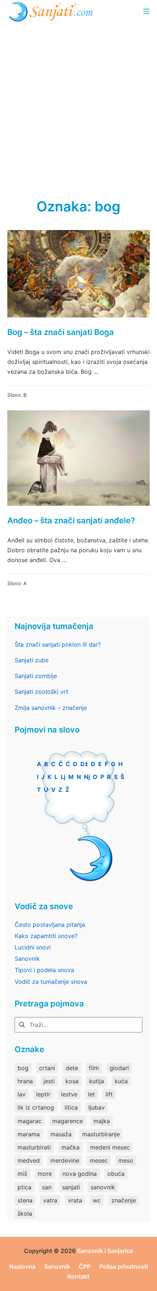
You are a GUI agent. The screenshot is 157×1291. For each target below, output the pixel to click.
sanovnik (103, 1187)
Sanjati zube (32, 660)
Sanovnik (27, 958)
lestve (69, 1094)
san (46, 1187)
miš (22, 1173)
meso (125, 1160)
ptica (24, 1187)
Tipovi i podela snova (44, 970)
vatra (50, 1200)
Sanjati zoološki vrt (41, 691)
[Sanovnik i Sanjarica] (51, 11)
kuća (121, 1081)
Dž (84, 764)
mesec (99, 1160)
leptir (43, 1094)
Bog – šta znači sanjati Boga (60, 332)
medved (29, 1160)
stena (25, 1200)
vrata (75, 1200)
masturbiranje (101, 1134)
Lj (63, 776)
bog (23, 1068)
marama (29, 1134)
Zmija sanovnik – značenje (51, 707)
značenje (123, 1200)
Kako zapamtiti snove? (46, 936)
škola (25, 1213)
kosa (71, 1081)
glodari (119, 1068)
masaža (61, 1134)
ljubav (96, 1107)
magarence (67, 1121)
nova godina (79, 1173)
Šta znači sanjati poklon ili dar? (58, 644)
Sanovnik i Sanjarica (105, 1250)
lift (109, 1094)
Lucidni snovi (33, 947)
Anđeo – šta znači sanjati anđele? (71, 520)
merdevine (64, 1160)
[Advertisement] (78, 104)
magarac (30, 1121)
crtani (47, 1068)
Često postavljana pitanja (50, 924)
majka (101, 1121)
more (45, 1173)
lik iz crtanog (36, 1107)
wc (97, 1200)
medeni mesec (110, 1147)
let (91, 1094)
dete (72, 1068)
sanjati (71, 1187)
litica (71, 1107)
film (94, 1068)
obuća (116, 1173)
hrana (25, 1081)
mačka (70, 1147)
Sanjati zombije (36, 676)
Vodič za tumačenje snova (51, 981)
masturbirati (34, 1147)
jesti (49, 1081)
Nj (87, 776)
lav (22, 1094)
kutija (96, 1081)
